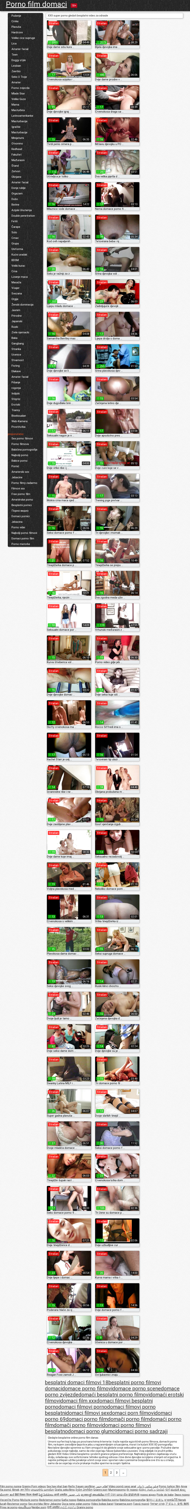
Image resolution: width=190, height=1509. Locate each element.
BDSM (15, 260)
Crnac (15, 238)
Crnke (15, 21)
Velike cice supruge (23, 38)
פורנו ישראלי (157, 1503)
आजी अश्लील (61, 1494)
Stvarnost (18, 360)
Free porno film (21, 494)
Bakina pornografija (89, 1500)
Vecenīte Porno (9, 1500)
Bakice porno (19, 460)
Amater (16, 82)
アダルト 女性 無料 (177, 1503)
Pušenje (16, 15)
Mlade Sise (18, 93)
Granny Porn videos (34, 1486)
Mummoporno (117, 1489)
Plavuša (16, 27)
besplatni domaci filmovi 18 (76, 1382)
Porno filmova (20, 444)
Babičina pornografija (24, 449)
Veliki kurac (18, 265)
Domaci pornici (21, 516)
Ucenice (16, 354)
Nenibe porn (39, 1507)
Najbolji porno (20, 455)
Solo (14, 232)
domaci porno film (87, 1419)
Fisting (16, 365)
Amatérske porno (22, 499)
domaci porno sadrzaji (142, 1431)
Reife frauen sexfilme (81, 1486)
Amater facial (20, 49)
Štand (15, 165)
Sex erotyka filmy (38, 1503)
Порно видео (20, 510)
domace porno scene (136, 1388)
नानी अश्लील (53, 1507)
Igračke (16, 127)
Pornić (15, 466)
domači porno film (129, 1419)
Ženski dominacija (22, 304)
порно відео (148, 1494)
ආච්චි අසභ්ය (68, 1507)
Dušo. (15, 199)
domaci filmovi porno (82, 1407)
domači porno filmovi (78, 1425)
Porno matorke (21, 544)
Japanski (17, 321)
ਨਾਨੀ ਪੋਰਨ (111, 1494)
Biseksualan (19, 415)
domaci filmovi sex (87, 1413)
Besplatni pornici (22, 505)
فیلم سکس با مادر (147, 1486)
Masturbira (18, 110)
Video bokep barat (102, 1503)
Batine (15, 204)
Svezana (17, 293)
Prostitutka (18, 426)
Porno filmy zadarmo (24, 483)
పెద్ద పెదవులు (46, 1494)
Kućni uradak (19, 254)
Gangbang (18, 343)
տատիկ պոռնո (42, 1489)
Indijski (16, 393)
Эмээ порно (182, 1494)
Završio (16, 71)
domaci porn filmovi (132, 1413)
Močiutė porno (29, 1500)
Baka (14, 338)
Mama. (16, 104)
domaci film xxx (78, 1401)
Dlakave (16, 371)
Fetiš (15, 221)
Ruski (15, 327)
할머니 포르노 (155, 1500)
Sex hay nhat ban (57, 1486)
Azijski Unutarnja (22, 210)
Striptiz (16, 399)
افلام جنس (102, 1486)
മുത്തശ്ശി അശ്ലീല (93, 1494)
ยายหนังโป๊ (171, 1500)
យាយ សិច (122, 1494)
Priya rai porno (9, 1507)
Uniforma (17, 249)
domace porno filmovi (87, 1388)
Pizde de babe (165, 1494)
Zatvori (16, 171)
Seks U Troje (19, 77)
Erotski (16, 404)
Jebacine (17, 477)
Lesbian (16, 65)
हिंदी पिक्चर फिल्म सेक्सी (26, 1494)
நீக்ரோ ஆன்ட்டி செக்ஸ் (151, 1489)
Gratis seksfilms (65, 1489)
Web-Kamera (19, 421)
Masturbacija (19, 121)
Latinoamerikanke (22, 115)
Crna (14, 271)
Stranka (16, 349)
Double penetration (23, 215)
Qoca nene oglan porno (76, 1503)
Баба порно (69, 1500)
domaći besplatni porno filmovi (114, 1395)
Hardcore (17, 32)
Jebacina (17, 521)
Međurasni (18, 160)
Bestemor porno (17, 1503)
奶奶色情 (134, 1494)
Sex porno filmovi (22, 438)
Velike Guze (19, 99)
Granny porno (85, 1507)
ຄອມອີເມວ (24, 1507)
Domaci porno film (23, 538)
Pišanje (16, 382)
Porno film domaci (36, 4)
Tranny (16, 410)
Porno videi (18, 527)
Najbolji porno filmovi (24, 533)
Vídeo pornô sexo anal (122, 1486)
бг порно (132, 1489)
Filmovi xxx (18, 488)
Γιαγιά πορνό (141, 1503)
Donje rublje (19, 188)
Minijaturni (18, 138)
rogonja (16, 388)
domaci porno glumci (92, 1431)
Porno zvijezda (21, 88)
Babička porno (110, 1500)
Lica (14, 43)
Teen (15, 54)
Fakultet (17, 154)
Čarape (16, 227)
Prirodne (17, 315)
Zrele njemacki (20, 332)
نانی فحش (74, 1494)
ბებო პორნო (84, 1489)
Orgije (15, 299)
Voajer (15, 288)
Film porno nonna (10, 1486)
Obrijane (16, 177)
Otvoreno (17, 143)
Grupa (15, 243)
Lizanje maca (20, 277)
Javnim (16, 310)
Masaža (16, 282)
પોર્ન (167, 1489)
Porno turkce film (169, 1486)
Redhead (17, 149)
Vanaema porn (123, 1503)
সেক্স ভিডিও (25, 1489)
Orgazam (17, 193)
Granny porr (100, 1489)
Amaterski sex (20, 471)
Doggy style (19, 60)
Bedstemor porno (50, 1500)
